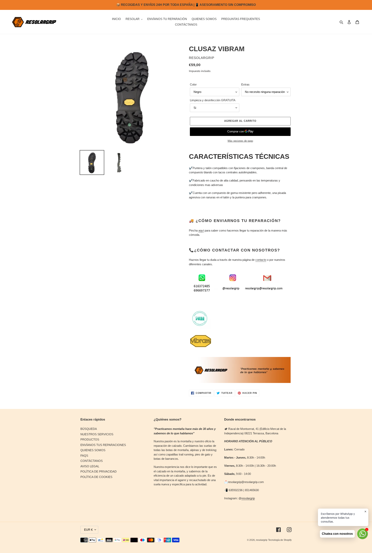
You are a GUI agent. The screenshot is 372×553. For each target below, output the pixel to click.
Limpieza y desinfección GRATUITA (212, 100)
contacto (260, 259)
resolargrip (248, 498)
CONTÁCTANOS (91, 460)
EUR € (88, 529)
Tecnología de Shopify (280, 540)
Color (193, 84)
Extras (245, 84)
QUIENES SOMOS (92, 450)
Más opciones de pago (240, 140)
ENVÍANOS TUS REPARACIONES (103, 445)
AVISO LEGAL (89, 466)
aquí (201, 230)
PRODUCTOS (89, 439)
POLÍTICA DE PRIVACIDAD (98, 471)
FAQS (84, 455)
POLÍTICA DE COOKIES (96, 477)
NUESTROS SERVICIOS (96, 434)
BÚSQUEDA (88, 428)
